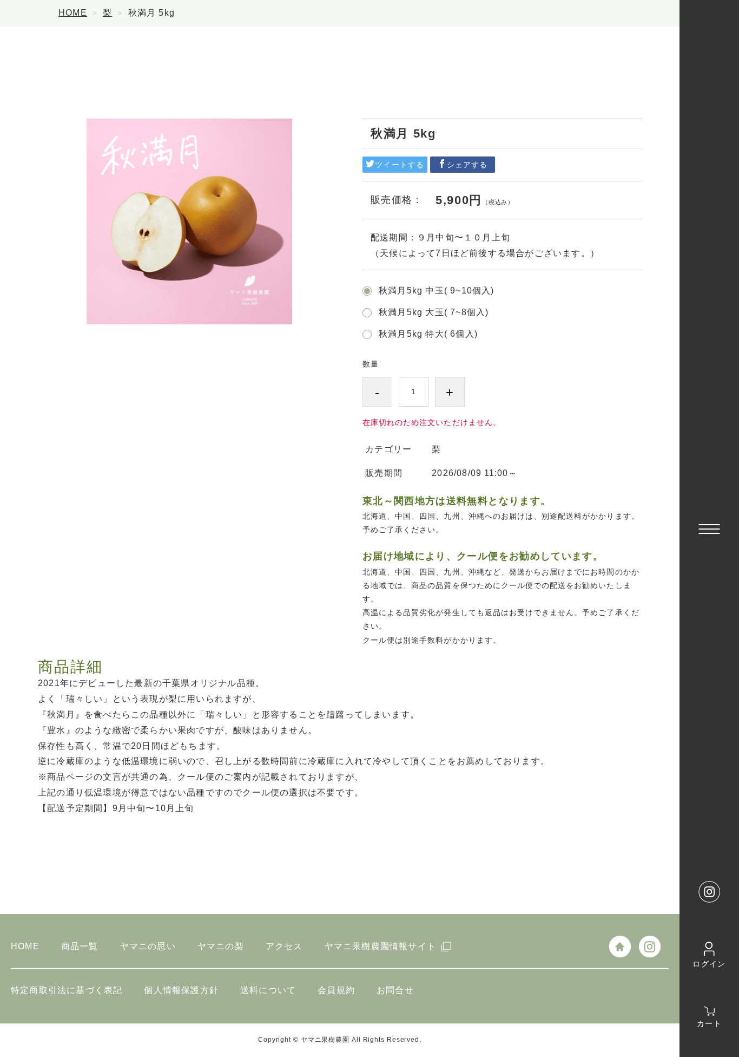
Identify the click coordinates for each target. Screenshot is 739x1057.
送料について (268, 990)
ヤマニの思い (148, 946)
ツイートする (399, 164)
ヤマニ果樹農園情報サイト (380, 946)
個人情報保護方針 (181, 990)
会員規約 (336, 990)
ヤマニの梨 (220, 946)
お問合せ (395, 990)
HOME (72, 12)
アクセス (284, 946)
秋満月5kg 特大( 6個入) (428, 334)
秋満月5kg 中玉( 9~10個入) (436, 290)
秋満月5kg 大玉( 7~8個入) (434, 312)
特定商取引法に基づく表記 (66, 990)
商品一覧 (79, 946)
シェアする (467, 164)
